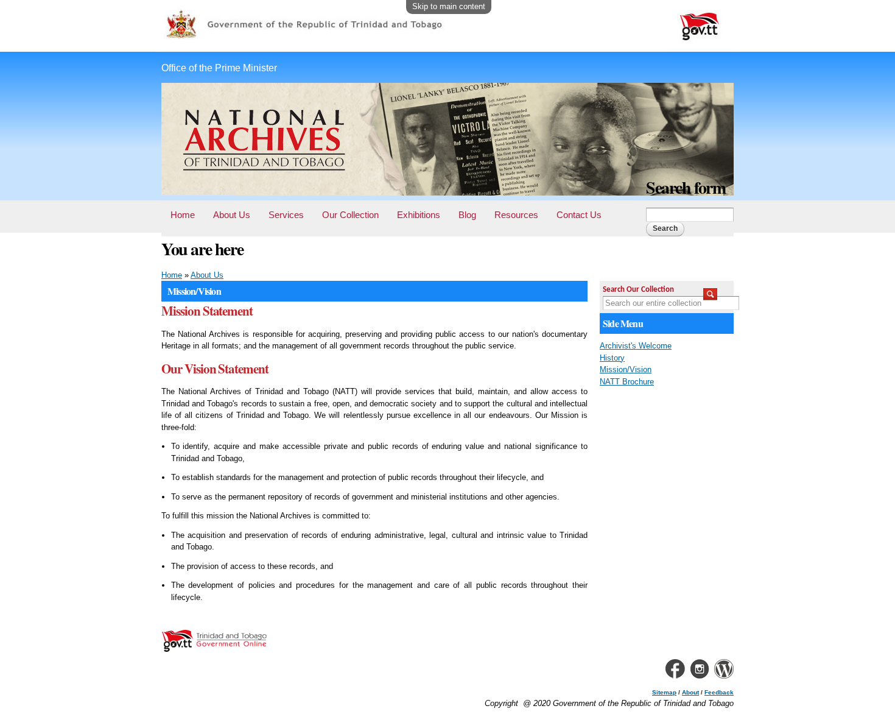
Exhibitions (418, 215)
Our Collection (350, 215)
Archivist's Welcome (636, 345)
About (690, 692)
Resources (516, 215)
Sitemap (664, 692)
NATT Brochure (627, 381)
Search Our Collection (638, 290)
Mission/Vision (625, 369)
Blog (467, 215)
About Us (231, 215)
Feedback (719, 692)
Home (182, 215)
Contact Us (579, 215)
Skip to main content (448, 6)
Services (286, 215)
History (612, 357)
